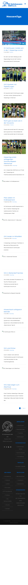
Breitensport (20, 436)
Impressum (21, 480)
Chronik (8, 505)
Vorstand (7, 480)
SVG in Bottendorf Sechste (13, 273)
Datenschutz (20, 484)
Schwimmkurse (21, 452)
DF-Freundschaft (7, 491)
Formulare (7, 487)
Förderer (7, 495)
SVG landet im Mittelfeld (13, 236)
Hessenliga (15, 165)
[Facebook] (4, 447)
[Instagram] (10, 447)
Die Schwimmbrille (7, 500)
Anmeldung (21, 456)
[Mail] (6, 447)
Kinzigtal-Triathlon (20, 466)
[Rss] (8, 447)
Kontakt (8, 508)
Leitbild (8, 484)
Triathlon (11, 52)
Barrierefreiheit (20, 476)
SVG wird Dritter (9, 348)
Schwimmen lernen (20, 448)
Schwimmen (20, 425)
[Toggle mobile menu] (25, 3)
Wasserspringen (21, 429)
